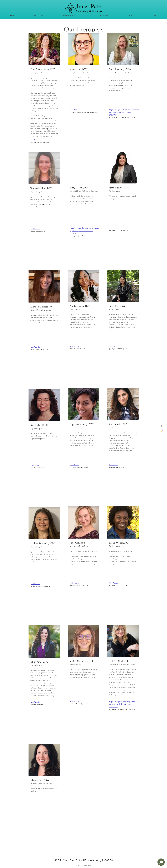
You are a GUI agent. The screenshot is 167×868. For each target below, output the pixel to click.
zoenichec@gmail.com (78, 349)
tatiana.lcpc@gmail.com (39, 231)
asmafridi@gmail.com (116, 467)
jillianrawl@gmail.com (38, 704)
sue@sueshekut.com (38, 468)
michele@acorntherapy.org (40, 586)
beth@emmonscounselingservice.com (122, 117)
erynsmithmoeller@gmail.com (41, 142)
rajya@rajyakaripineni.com (79, 467)
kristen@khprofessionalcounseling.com (83, 112)
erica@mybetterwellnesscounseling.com (123, 709)
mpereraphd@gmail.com (39, 349)
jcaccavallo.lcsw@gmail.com (79, 704)
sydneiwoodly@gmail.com (118, 585)
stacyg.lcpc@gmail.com (78, 236)
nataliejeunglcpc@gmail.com (119, 230)
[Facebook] (161, 426)
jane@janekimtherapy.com (118, 349)
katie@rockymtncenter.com (79, 585)
